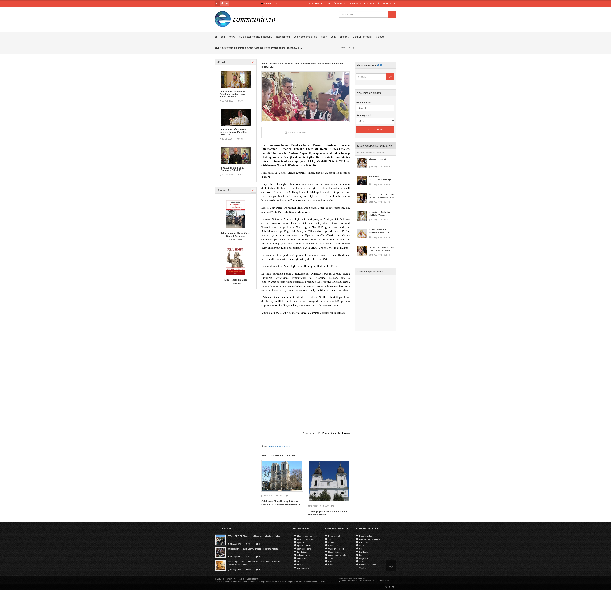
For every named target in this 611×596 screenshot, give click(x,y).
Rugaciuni (363, 558)
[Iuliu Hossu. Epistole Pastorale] (235, 260)
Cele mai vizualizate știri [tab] (371, 152)
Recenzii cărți (283, 36)
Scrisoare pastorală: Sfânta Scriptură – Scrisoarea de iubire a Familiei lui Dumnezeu (254, 563)
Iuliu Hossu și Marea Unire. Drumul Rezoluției (235, 234)
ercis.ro (300, 564)
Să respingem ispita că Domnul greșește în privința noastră (392, 3)
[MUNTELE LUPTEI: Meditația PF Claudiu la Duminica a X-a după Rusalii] (363, 197)
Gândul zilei (333, 545)
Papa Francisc (365, 536)
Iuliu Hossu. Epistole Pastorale (235, 281)
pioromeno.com (304, 548)
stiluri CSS (355, 581)
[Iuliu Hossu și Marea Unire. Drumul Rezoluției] (235, 213)
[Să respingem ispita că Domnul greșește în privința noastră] (222, 552)
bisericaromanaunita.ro (279, 446)
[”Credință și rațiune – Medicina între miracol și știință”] (329, 480)
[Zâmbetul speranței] (363, 162)
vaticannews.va (304, 555)
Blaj (361, 555)
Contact (380, 36)
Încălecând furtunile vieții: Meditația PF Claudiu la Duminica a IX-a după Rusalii (381, 214)
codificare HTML (366, 581)
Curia (333, 36)
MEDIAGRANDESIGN (381, 581)
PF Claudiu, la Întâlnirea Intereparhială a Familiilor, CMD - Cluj (234, 132)
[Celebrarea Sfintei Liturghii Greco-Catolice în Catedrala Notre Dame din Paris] (282, 475)
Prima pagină (334, 536)
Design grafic (346, 581)
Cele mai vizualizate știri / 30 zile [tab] (375, 145)
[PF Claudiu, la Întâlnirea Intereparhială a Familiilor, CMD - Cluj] (235, 117)
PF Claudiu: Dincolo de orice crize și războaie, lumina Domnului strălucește (381, 250)
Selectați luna (363, 102)
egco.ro (300, 542)
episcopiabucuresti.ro (306, 539)
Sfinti (361, 548)
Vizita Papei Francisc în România (255, 36)
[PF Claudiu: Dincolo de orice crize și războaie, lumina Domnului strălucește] (363, 250)
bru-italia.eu (302, 551)
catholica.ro (302, 558)
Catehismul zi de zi (336, 548)
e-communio (344, 47)
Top (391, 567)
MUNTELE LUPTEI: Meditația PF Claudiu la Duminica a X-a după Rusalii (381, 197)
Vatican (362, 561)
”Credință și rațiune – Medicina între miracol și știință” (327, 513)
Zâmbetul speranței (377, 158)
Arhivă (232, 36)
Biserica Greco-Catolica (369, 539)
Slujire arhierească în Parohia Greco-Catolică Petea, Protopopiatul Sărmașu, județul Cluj (302, 65)
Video (324, 36)
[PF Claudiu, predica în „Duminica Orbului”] (235, 155)
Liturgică (344, 36)
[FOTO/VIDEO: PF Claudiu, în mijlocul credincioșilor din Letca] (222, 539)
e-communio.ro (229, 578)
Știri (223, 36)
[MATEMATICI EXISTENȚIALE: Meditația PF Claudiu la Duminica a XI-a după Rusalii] (363, 180)
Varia (361, 545)
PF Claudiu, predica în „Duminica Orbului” (232, 169)
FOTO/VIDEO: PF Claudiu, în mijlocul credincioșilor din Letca (317, 3)
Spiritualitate (364, 551)
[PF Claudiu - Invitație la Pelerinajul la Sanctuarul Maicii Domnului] (235, 79)
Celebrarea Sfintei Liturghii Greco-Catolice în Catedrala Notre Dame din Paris (281, 504)
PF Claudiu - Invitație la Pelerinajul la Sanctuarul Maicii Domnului (233, 94)
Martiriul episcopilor (362, 36)
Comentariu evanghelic (305, 36)
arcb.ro (300, 561)
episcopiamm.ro (304, 545)
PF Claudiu (364, 542)
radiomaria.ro (303, 567)
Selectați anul (363, 115)
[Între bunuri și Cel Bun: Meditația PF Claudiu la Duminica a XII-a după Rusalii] (363, 233)
